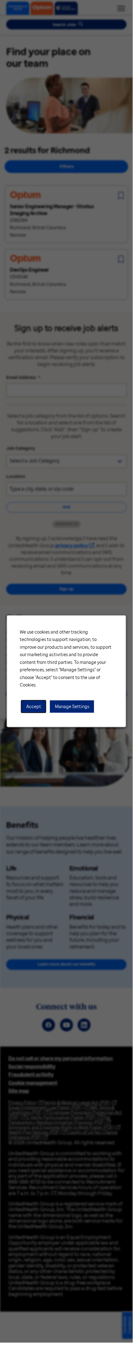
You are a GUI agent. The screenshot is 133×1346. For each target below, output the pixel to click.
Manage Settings (72, 706)
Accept (33, 706)
